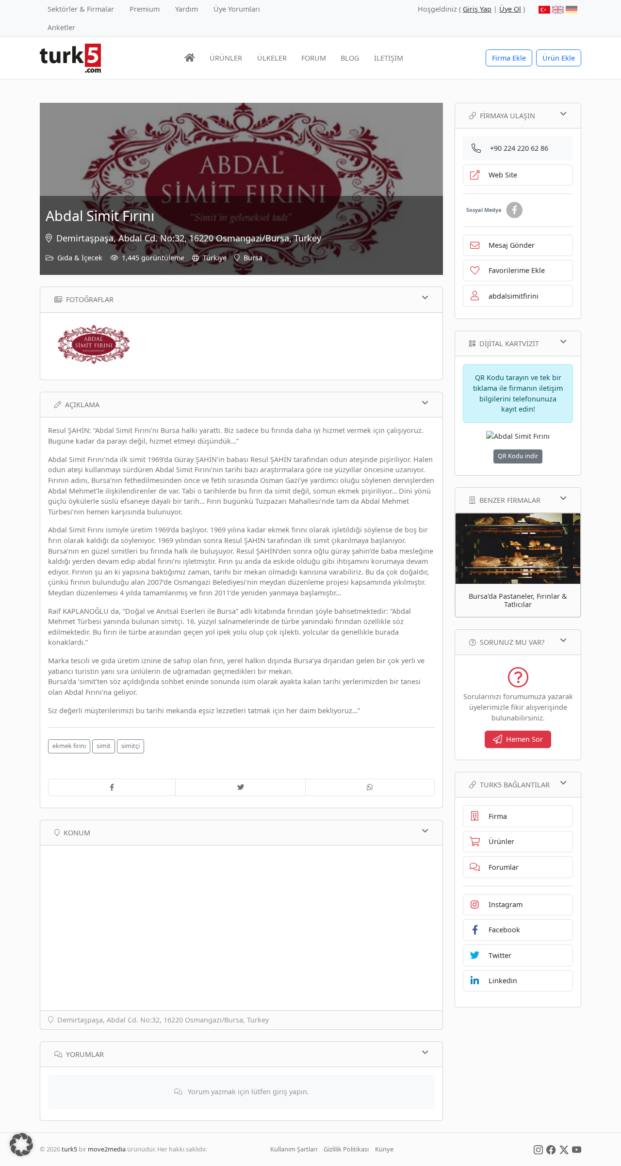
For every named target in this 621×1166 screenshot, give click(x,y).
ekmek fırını (69, 746)
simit (104, 746)
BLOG (350, 58)
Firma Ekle (509, 58)
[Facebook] (514, 210)
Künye (384, 1149)
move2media (107, 1149)
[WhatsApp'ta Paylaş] (370, 787)
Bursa (253, 257)
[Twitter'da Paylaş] (240, 787)
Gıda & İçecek (79, 257)
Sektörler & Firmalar (81, 9)
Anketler (61, 27)
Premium (145, 9)
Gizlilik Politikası (346, 1149)
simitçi (130, 746)
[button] (21, 1144)
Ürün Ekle (558, 58)
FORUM (313, 58)
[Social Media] (538, 1149)
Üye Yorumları (236, 9)
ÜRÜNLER (226, 58)
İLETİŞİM (388, 58)
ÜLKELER (272, 58)
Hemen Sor (524, 739)
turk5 (69, 1149)
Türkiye (215, 257)
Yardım (186, 9)
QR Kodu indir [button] (518, 456)
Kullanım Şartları (293, 1149)
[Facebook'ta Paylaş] (112, 787)
